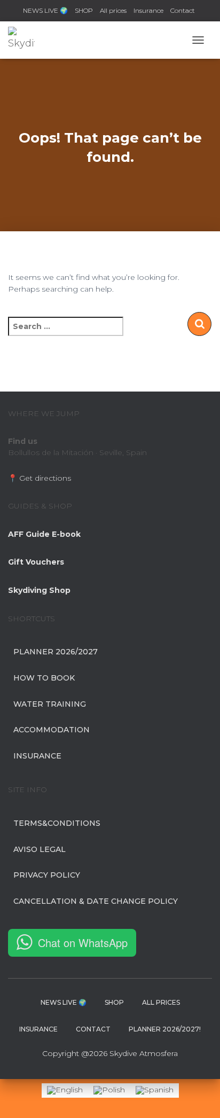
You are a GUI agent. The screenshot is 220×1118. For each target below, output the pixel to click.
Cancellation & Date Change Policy (95, 901)
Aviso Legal (39, 849)
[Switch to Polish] (109, 1090)
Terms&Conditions (56, 823)
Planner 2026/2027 (55, 651)
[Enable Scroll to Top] (199, 1096)
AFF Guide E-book (44, 534)
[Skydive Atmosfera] (25, 40)
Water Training (49, 704)
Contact (182, 10)
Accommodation (51, 729)
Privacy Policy (46, 875)
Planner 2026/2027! (165, 1029)
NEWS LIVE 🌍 (45, 10)
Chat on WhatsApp (83, 942)
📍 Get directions (39, 478)
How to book (44, 678)
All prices (113, 10)
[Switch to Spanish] (154, 1090)
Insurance (148, 10)
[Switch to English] (65, 1090)
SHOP (84, 10)
